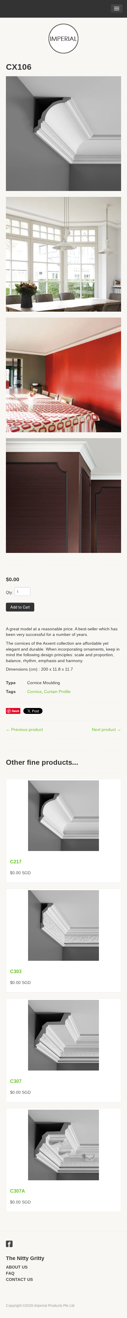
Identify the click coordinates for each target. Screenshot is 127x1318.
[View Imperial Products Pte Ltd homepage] (63, 39)
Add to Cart (20, 607)
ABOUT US (16, 1267)
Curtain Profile (57, 691)
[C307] (63, 1035)
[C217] (63, 815)
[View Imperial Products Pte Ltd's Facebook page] (9, 1244)
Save (15, 711)
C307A (17, 1191)
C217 (16, 861)
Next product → (106, 729)
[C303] (63, 925)
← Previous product (24, 729)
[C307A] (63, 1145)
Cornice (34, 691)
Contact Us (19, 1279)
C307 (16, 1081)
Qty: (9, 592)
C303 (16, 971)
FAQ (10, 1273)
